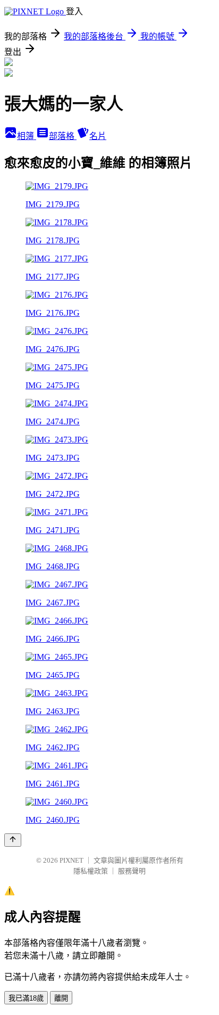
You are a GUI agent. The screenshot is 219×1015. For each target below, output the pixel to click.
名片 (97, 136)
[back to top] (12, 840)
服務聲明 (132, 871)
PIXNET (71, 860)
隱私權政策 (90, 871)
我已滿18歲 (26, 998)
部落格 (63, 136)
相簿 (26, 136)
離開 (61, 998)
